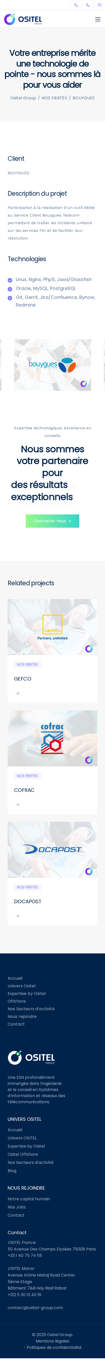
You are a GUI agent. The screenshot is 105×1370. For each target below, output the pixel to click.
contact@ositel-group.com (35, 1308)
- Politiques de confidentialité (52, 1347)
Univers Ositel (21, 986)
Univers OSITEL (22, 1138)
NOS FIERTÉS (27, 664)
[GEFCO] (52, 627)
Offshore (17, 1001)
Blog (12, 1171)
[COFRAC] (52, 738)
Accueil (15, 978)
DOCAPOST (27, 901)
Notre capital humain (29, 1199)
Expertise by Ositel (27, 993)
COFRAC (24, 790)
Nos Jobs (17, 1207)
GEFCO (22, 678)
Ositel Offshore (23, 1154)
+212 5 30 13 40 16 (24, 1295)
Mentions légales (52, 1341)
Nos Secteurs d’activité (31, 1009)
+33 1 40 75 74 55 (25, 1255)
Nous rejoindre (22, 1016)
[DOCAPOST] (52, 849)
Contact (16, 1024)
